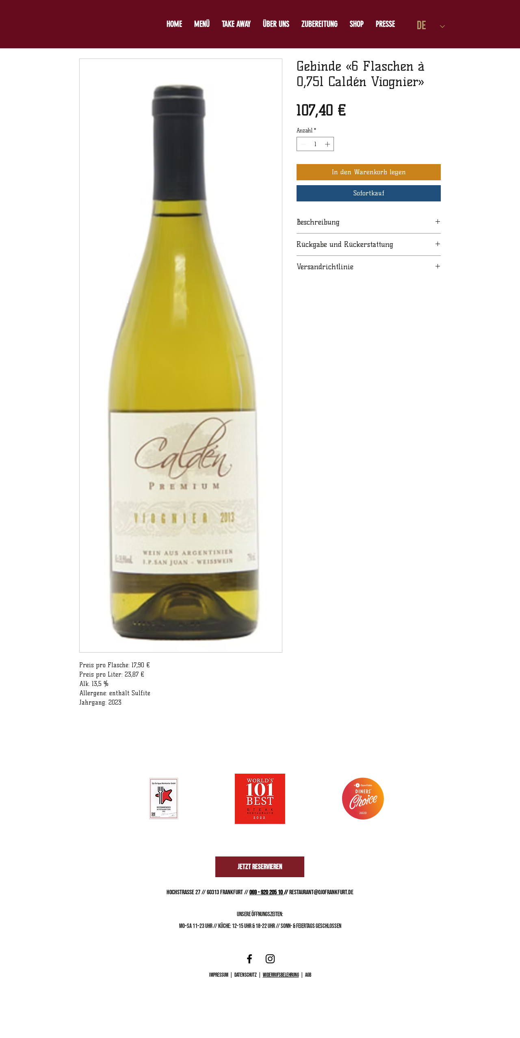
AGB (308, 975)
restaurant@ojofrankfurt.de (321, 892)
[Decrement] (303, 144)
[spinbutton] (315, 144)
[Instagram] (270, 959)
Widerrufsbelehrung (281, 975)
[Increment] (328, 144)
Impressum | (221, 975)
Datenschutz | (248, 975)
